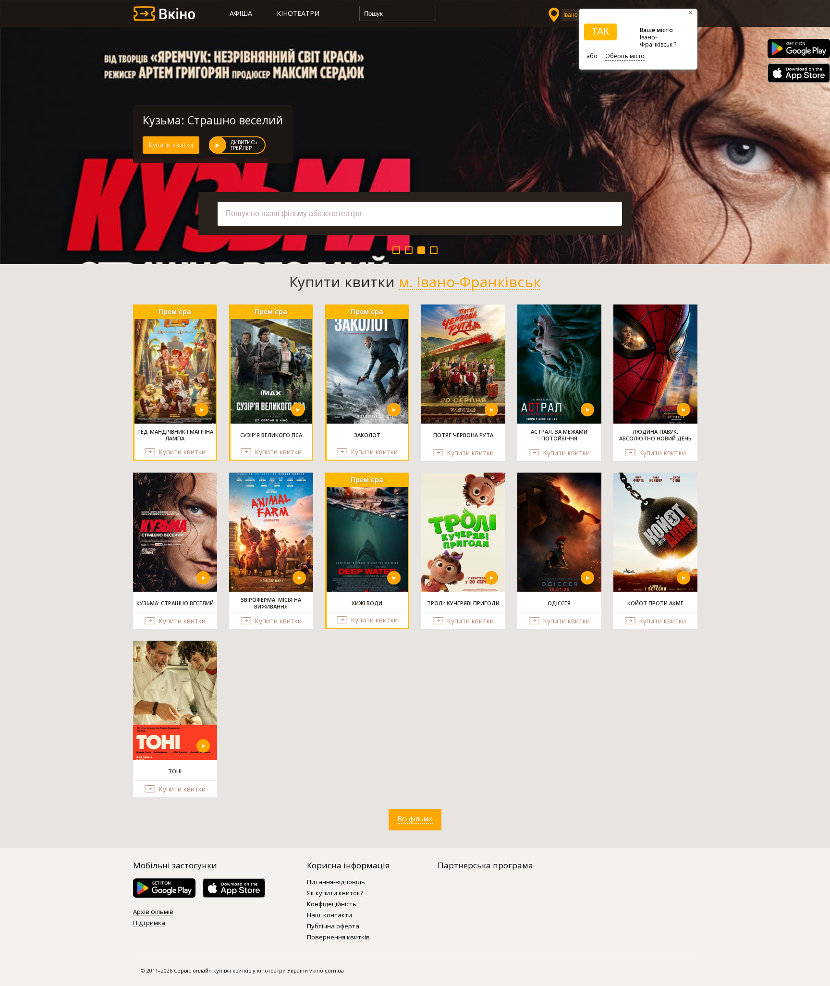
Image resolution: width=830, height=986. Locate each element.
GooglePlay (799, 48)
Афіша (241, 13)
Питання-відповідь (336, 882)
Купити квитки (171, 144)
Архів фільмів (153, 912)
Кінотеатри (298, 13)
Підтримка (149, 923)
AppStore (799, 73)
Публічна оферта (333, 926)
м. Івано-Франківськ (470, 282)
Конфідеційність (331, 904)
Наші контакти (329, 915)
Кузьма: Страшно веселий (213, 120)
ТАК (600, 31)
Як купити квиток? (335, 893)
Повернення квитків (338, 937)
